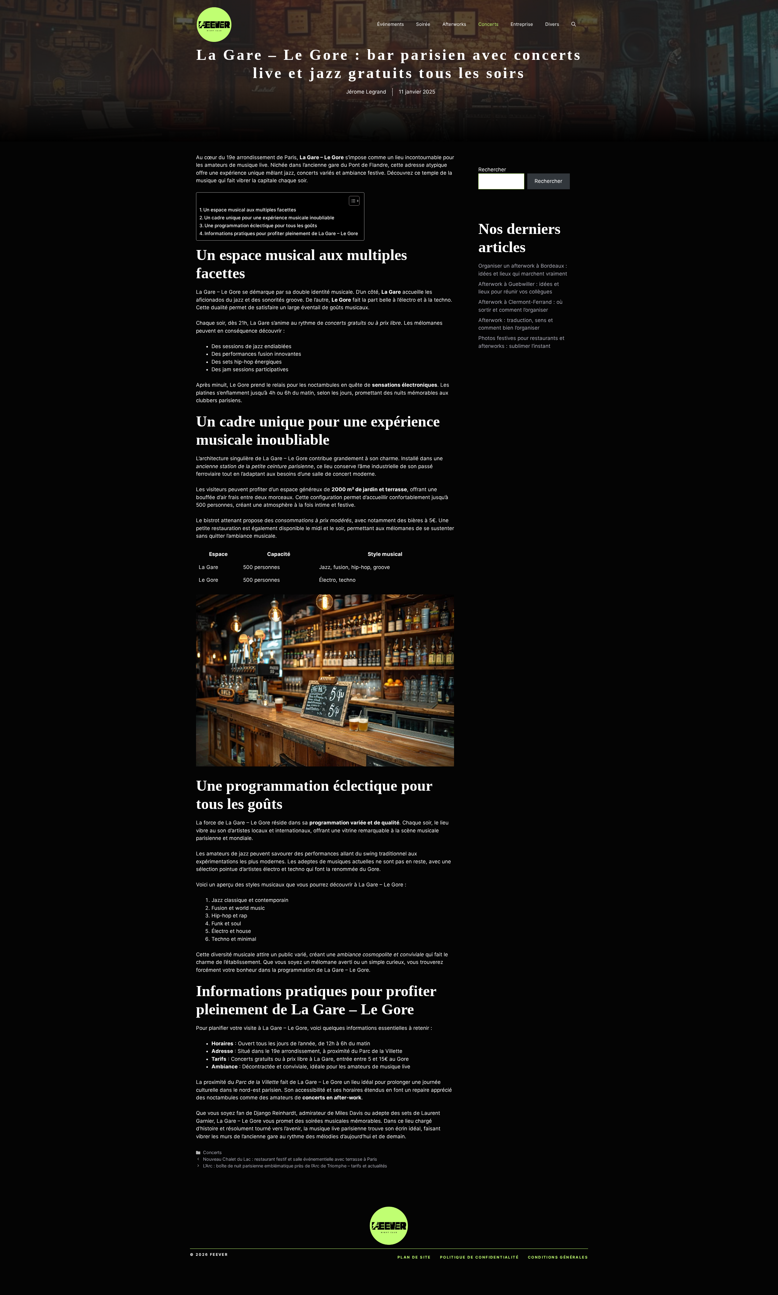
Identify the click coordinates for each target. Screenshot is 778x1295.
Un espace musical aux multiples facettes (249, 210)
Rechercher (492, 169)
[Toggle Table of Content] (351, 201)
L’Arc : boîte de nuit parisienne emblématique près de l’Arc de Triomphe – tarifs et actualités (295, 1165)
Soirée (423, 24)
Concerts (488, 24)
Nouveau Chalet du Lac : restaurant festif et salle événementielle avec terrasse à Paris (290, 1159)
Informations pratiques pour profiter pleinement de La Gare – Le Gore (281, 233)
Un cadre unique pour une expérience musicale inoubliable (269, 218)
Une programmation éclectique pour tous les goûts (261, 225)
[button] (573, 24)
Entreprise (522, 24)
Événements (390, 24)
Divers (552, 24)
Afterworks (454, 24)
